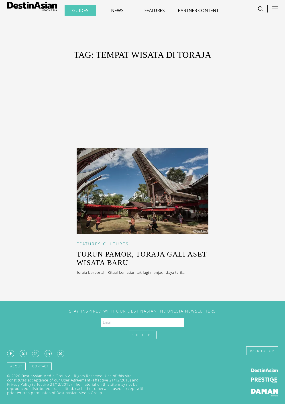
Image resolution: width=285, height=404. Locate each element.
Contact (40, 366)
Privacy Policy (19, 384)
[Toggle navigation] (260, 8)
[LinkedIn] (48, 353)
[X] (23, 353)
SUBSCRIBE (142, 335)
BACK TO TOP (262, 351)
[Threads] (60, 353)
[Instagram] (35, 353)
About (16, 366)
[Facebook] (10, 353)
